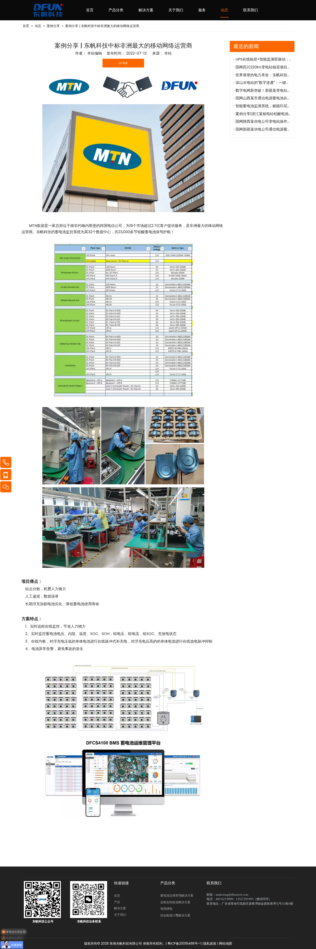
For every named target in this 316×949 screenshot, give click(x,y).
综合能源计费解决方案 (175, 915)
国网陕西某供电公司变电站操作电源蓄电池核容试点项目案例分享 (263, 121)
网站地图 (225, 943)
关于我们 (120, 914)
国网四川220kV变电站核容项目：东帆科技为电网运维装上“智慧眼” (263, 67)
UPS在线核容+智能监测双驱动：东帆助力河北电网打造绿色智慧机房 (263, 59)
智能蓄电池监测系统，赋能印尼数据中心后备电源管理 (263, 106)
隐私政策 (209, 943)
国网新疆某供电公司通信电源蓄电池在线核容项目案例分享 (263, 129)
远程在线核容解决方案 (175, 902)
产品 (117, 902)
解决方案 (120, 908)
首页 (117, 896)
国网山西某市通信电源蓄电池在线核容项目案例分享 (263, 98)
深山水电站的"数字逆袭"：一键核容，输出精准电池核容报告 (263, 82)
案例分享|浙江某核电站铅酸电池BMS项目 (263, 113)
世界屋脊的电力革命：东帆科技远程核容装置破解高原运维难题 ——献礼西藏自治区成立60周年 (263, 75)
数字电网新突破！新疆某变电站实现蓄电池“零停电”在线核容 (263, 90)
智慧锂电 (166, 908)
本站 (168, 53)
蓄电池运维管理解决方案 (176, 895)
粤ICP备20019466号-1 (184, 943)
